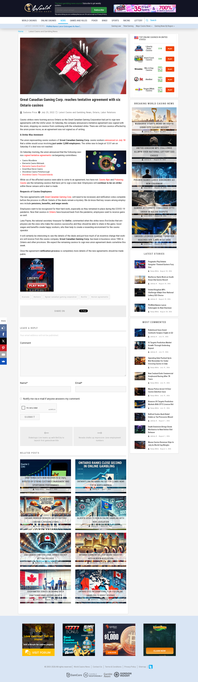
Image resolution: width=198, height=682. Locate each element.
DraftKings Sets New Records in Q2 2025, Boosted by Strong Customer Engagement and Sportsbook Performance (45, 481)
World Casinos (29, 20)
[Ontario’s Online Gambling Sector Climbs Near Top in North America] (100, 459)
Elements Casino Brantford (33, 166)
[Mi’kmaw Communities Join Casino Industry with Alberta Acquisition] (100, 533)
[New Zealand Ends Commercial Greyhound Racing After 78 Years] (140, 376)
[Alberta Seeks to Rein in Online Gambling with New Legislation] (100, 496)
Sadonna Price (30, 112)
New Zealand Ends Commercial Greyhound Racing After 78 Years (160, 376)
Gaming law (116, 26)
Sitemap (142, 667)
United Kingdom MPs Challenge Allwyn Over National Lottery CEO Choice (154, 152)
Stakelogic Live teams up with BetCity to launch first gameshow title (46, 439)
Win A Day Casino (148, 69)
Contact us (97, 667)
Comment (25, 342)
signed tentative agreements (37, 155)
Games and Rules (78, 20)
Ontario (96, 112)
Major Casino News (143, 26)
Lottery (138, 20)
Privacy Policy (130, 667)
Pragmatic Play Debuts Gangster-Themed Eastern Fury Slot (161, 264)
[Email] (3, 354)
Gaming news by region (164, 26)
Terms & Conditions (113, 667)
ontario (38, 297)
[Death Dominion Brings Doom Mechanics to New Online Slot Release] (140, 429)
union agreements (100, 297)
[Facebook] (3, 334)
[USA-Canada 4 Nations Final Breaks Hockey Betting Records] (45, 533)
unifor (84, 297)
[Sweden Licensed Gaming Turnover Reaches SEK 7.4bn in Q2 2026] (154, 220)
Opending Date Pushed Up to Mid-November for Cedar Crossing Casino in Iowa (159, 361)
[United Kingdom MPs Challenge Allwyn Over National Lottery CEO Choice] (154, 135)
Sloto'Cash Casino (149, 59)
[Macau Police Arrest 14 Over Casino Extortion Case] (140, 392)
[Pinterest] (3, 347)
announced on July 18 (115, 140)
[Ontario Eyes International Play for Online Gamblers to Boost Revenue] (100, 569)
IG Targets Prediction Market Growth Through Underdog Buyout (159, 345)
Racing (126, 20)
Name (24, 383)
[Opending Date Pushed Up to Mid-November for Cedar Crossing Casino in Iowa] (140, 361)
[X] (3, 341)
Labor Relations (108, 112)
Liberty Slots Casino (149, 48)
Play (170, 48)
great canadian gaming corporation (61, 297)
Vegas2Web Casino (148, 90)
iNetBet (148, 79)
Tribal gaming (128, 26)
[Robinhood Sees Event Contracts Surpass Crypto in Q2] (140, 333)
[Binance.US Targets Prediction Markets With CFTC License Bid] (140, 404)
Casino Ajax (104, 179)
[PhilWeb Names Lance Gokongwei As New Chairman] (154, 164)
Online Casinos (48, 20)
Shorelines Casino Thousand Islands (37, 175)
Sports (115, 20)
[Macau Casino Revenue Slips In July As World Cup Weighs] (140, 445)
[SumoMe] (3, 361)
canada (26, 297)
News (63, 20)
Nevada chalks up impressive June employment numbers (100, 439)
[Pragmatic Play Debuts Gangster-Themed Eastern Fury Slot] (140, 264)
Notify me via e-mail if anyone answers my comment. (51, 398)
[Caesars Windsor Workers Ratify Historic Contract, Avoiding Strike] (45, 496)
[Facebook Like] (3, 327)
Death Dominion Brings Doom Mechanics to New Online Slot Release (160, 429)
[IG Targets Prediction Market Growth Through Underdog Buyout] (140, 345)
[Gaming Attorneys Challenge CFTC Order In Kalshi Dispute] (154, 192)
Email (78, 383)
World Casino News (82, 667)
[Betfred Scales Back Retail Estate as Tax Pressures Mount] (140, 417)
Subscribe (99, 10)
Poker (94, 20)
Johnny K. (96, 489)
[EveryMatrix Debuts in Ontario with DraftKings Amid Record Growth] (45, 569)
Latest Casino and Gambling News (75, 112)
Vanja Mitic (39, 489)
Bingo (104, 20)
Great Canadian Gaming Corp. (58, 197)
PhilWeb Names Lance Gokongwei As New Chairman (66, 26)
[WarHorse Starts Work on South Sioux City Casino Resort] (154, 107)
